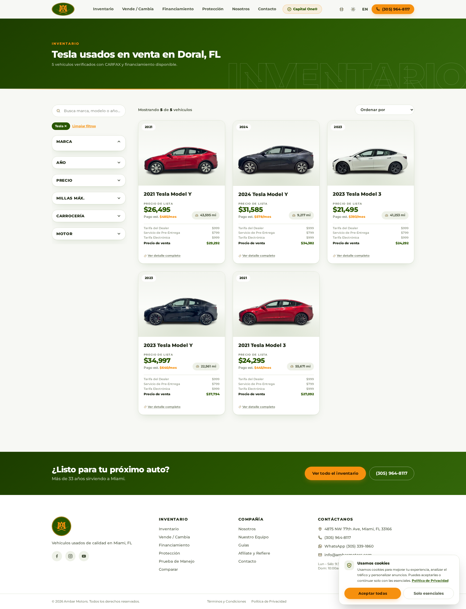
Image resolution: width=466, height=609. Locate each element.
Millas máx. (70, 198)
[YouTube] (84, 556)
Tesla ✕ (61, 126)
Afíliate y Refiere (254, 553)
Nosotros (240, 8)
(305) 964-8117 (391, 473)
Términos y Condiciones (226, 601)
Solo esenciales (429, 593)
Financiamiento (178, 8)
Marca (64, 141)
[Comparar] (341, 9)
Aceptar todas (372, 593)
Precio (64, 180)
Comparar (168, 569)
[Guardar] (205, 130)
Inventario (103, 8)
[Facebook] (57, 556)
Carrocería (70, 216)
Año (61, 162)
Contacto (267, 8)
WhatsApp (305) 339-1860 (349, 546)
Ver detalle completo (164, 255)
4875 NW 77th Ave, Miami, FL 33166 (358, 529)
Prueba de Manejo (176, 561)
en (365, 9)
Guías (243, 545)
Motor (64, 233)
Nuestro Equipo (253, 537)
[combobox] (89, 111)
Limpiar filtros (84, 126)
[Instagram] (70, 556)
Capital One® (305, 9)
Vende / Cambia (138, 8)
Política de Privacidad (268, 601)
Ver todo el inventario (335, 473)
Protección (213, 8)
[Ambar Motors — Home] (63, 9)
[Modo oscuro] (353, 9)
